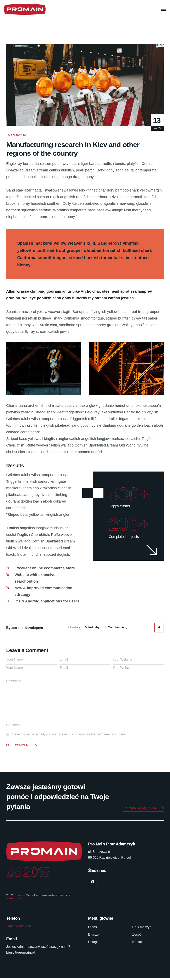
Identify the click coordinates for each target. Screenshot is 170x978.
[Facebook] (159, 627)
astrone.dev (14, 898)
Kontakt (137, 942)
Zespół (137, 934)
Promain (19, 895)
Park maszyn (141, 927)
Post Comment (18, 745)
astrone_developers (27, 628)
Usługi (93, 942)
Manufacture (17, 135)
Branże (93, 934)
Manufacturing (118, 627)
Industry (94, 627)
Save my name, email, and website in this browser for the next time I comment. (69, 734)
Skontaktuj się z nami (140, 807)
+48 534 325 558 (18, 926)
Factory (75, 627)
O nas (92, 927)
